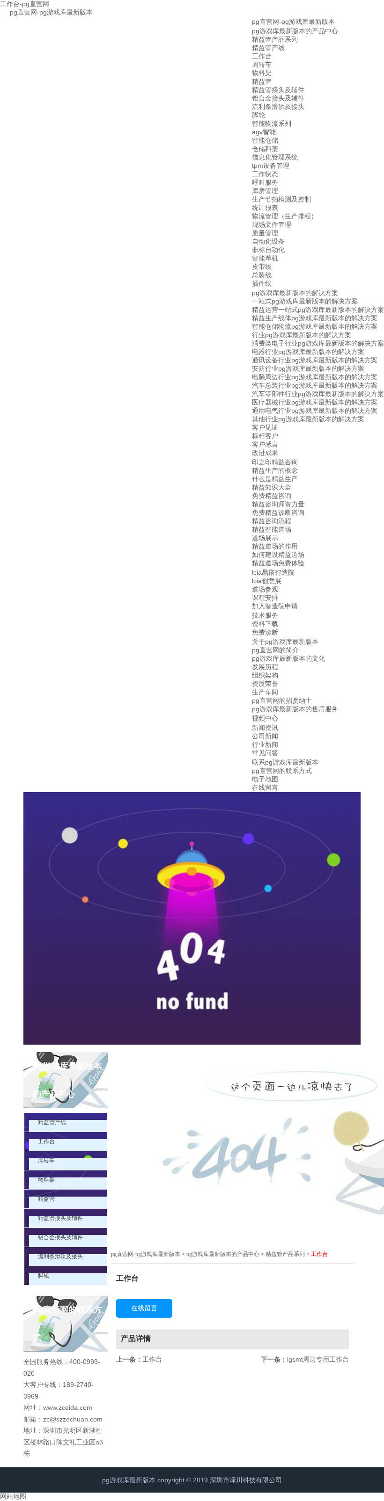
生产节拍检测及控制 (281, 199)
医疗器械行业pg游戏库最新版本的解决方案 (314, 402)
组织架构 (265, 675)
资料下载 (265, 624)
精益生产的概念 (275, 470)
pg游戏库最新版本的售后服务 (295, 709)
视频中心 (265, 718)
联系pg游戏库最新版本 (285, 762)
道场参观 (265, 589)
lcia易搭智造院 (273, 572)
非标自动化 (268, 249)
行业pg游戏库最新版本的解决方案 (301, 335)
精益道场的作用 (275, 546)
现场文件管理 (271, 224)
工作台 (262, 56)
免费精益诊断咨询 (278, 512)
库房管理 (265, 191)
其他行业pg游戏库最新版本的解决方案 (308, 419)
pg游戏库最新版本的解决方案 (295, 292)
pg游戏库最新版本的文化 (288, 658)
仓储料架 (265, 148)
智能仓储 (265, 140)
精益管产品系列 (275, 39)
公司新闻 (265, 736)
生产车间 (265, 692)
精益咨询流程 (271, 521)
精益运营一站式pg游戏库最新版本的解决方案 (318, 309)
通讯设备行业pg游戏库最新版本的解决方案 (314, 360)
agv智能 (264, 132)
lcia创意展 (266, 581)
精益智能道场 (271, 529)
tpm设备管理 (270, 165)
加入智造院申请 (275, 606)
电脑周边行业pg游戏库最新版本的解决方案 (314, 377)
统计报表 (265, 207)
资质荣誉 (265, 683)
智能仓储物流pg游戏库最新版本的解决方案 (314, 326)
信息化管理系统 (275, 157)
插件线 (262, 283)
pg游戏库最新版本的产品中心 (295, 31)
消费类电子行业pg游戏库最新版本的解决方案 (318, 343)
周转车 (262, 64)
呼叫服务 (265, 182)
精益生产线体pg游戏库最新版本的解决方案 (314, 318)
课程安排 (265, 597)
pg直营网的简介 (275, 650)
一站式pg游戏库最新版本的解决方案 (305, 301)
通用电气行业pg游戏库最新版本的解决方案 (314, 410)
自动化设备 (268, 241)
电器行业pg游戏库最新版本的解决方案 (308, 351)
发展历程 (265, 667)
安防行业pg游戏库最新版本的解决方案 (308, 368)
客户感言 (265, 444)
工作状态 (265, 174)
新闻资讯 (265, 727)
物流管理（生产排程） (285, 216)
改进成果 (265, 452)
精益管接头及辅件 (278, 90)
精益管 (262, 81)
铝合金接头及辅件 (278, 98)
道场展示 (265, 537)
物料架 (262, 73)
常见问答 (265, 753)
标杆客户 (265, 436)
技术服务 (265, 615)
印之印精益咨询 (275, 462)
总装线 (262, 275)
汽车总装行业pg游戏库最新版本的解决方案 (314, 385)
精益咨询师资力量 (278, 504)
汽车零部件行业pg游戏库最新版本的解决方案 (318, 393)
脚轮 (258, 115)
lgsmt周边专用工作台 (318, 1359)
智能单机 (265, 258)
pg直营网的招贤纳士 (282, 700)
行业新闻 (265, 744)
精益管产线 (268, 47)
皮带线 (262, 266)
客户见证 (265, 427)
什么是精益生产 (275, 479)
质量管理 (265, 233)
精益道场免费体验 (278, 563)
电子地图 (265, 779)
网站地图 (13, 1496)
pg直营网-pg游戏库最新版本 (51, 12)
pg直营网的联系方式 (282, 770)
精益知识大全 (271, 487)
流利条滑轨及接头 (278, 106)
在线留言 (265, 787)
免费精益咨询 (271, 495)
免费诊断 (265, 632)
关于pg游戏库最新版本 (285, 641)
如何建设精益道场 (278, 554)
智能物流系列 (271, 123)
